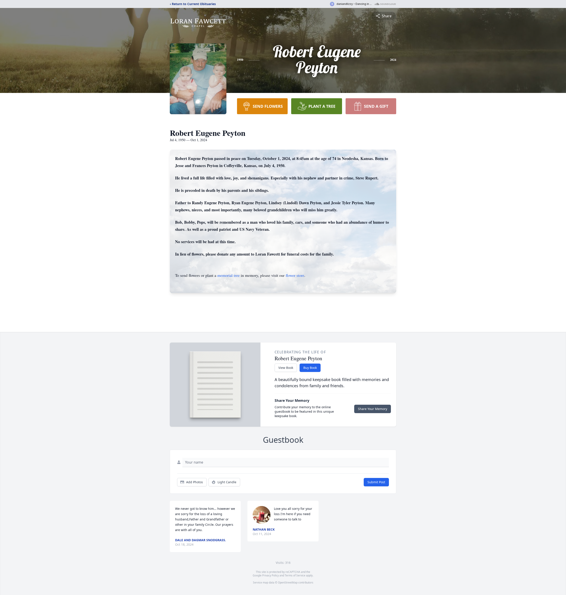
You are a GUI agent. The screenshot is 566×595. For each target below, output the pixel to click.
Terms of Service (295, 575)
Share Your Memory (372, 409)
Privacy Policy (270, 575)
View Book (285, 368)
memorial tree (228, 275)
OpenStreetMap (288, 582)
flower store (295, 275)
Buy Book (310, 368)
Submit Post (376, 482)
